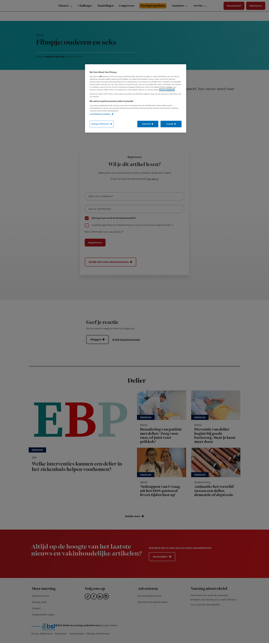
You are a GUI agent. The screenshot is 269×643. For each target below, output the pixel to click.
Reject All (146, 124)
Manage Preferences (100, 124)
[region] (135, 98)
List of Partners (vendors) (100, 114)
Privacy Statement (167, 90)
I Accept (169, 124)
